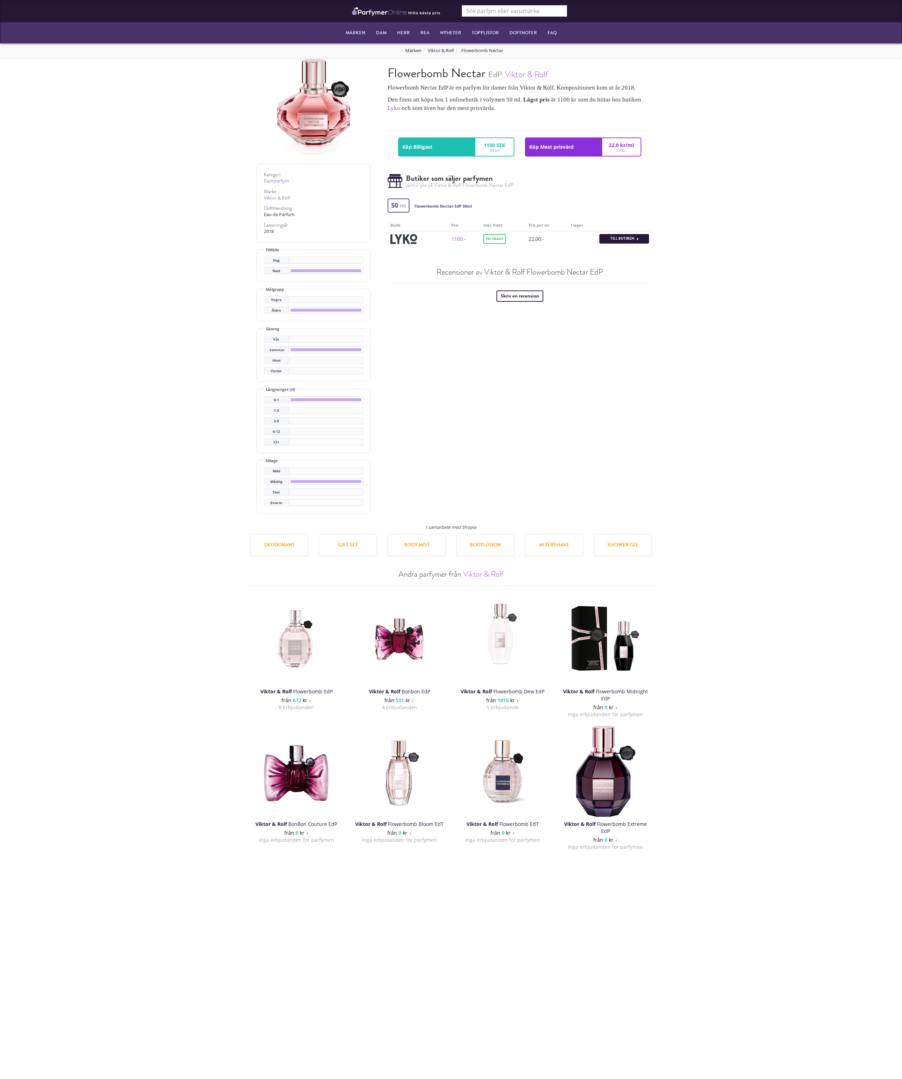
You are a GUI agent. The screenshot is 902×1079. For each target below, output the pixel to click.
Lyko (394, 108)
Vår (276, 339)
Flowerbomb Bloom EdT (399, 824)
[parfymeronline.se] (396, 11)
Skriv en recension (520, 296)
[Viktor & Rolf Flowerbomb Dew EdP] (502, 639)
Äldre (276, 310)
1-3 (276, 410)
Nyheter (450, 32)
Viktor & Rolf (441, 51)
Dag (276, 260)
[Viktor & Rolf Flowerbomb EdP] (296, 639)
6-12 (276, 431)
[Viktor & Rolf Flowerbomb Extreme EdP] (605, 771)
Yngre (276, 300)
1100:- (458, 238)
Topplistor (485, 32)
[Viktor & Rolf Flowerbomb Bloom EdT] (399, 771)
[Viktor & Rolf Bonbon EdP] (399, 639)
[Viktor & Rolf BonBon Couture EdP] (296, 771)
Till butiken (622, 238)
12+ (276, 442)
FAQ (552, 32)
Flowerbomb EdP (296, 691)
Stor (276, 492)
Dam (381, 32)
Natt (276, 271)
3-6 (276, 421)
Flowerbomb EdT (503, 824)
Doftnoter (523, 32)
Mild (276, 471)
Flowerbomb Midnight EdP (605, 695)
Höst (276, 360)
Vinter (276, 371)
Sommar (277, 350)
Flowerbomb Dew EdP (502, 691)
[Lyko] (403, 238)
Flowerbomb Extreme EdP (605, 827)
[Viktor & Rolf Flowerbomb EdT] (502, 771)
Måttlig (276, 481)
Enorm (276, 503)
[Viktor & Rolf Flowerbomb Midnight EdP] (605, 639)
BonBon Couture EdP (296, 824)
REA (425, 32)
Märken (355, 32)
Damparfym (276, 181)
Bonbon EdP (399, 691)
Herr (403, 32)
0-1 (276, 400)
